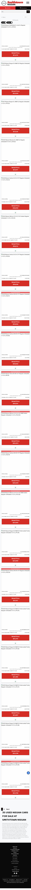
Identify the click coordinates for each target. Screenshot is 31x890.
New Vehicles (14, 856)
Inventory (15, 848)
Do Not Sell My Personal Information (12, 881)
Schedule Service (15, 850)
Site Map (26, 879)
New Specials (15, 860)
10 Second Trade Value (14, 849)
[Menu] (27, 3)
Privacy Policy (19, 879)
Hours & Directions (15, 853)
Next (8, 809)
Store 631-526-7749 (15, 869)
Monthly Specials (15, 863)
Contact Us (5, 879)
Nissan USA (15, 846)
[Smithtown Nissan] (12, 3)
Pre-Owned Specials (15, 861)
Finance (15, 852)
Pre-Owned (15, 858)
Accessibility (12, 879)
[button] (28, 772)
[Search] (28, 11)
